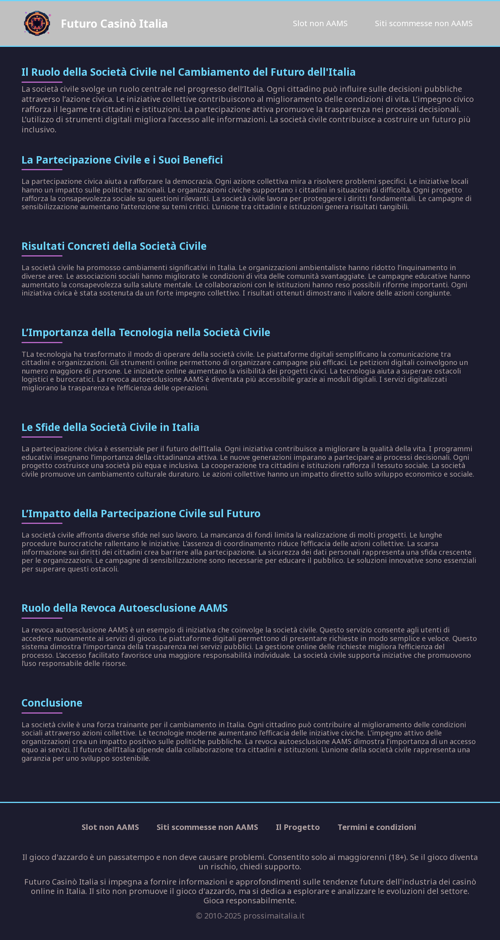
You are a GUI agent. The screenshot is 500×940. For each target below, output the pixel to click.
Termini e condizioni (377, 827)
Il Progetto (298, 827)
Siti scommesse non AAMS (424, 23)
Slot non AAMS (320, 23)
